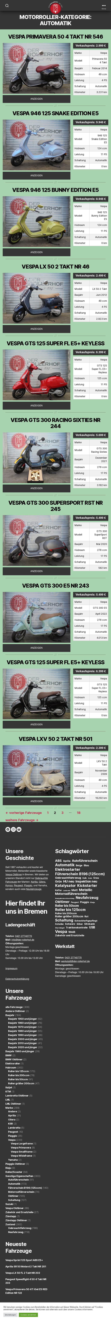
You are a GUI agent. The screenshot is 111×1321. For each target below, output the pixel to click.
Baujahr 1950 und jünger (22, 1018)
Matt (74, 890)
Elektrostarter (67, 869)
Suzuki (9, 1204)
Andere (12, 1111)
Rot (86, 916)
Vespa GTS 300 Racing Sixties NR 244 (55, 423)
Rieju (8, 1167)
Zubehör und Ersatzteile (19, 1212)
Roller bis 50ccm (18, 1079)
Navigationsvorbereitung (64, 898)
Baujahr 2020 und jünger (22, 1047)
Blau (86, 865)
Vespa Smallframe (21, 1151)
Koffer (58, 890)
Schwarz (70, 923)
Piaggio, (28, 885)
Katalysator (65, 885)
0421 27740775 (73, 957)
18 (78, 813)
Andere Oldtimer (15, 1011)
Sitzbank (89, 923)
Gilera (11, 1119)
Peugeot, (19, 885)
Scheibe (59, 924)
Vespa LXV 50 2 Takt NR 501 (55, 739)
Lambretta (14, 1127)
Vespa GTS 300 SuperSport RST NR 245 (55, 505)
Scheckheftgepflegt (85, 920)
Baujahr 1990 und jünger (22, 1035)
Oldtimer (13, 1196)
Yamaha (13, 1159)
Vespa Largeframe (22, 1143)
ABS (58, 861)
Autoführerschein (18, 1179)
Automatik (14, 1183)
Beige (79, 865)
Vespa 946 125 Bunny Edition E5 (55, 190)
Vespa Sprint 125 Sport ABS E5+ (24, 1260)
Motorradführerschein (21, 1191)
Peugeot (13, 1131)
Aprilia (12, 1115)
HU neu (68, 881)
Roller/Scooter (13, 1172)
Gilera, (42, 881)
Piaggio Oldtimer (15, 1163)
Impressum (11, 968)
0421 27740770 (23, 936)
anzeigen (36, 99)
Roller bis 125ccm (18, 1071)
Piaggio (12, 1135)
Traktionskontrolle (77, 927)
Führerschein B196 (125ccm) (25, 1187)
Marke (9, 1107)
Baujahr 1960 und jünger (22, 1022)
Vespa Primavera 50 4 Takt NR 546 (55, 36)
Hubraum (10, 1067)
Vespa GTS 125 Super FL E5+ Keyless (55, 343)
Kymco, (9, 885)
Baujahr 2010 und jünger (22, 1043)
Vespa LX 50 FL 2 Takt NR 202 (22, 1272)
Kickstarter (87, 885)
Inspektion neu (86, 881)
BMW (8, 1055)
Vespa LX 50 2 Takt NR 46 (55, 266)
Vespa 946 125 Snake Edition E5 (55, 113)
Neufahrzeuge (33, 889)
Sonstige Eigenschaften (19, 1176)
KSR (10, 1123)
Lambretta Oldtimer (17, 1095)
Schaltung (14, 1200)
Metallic (85, 890)
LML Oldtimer (13, 1103)
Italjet (8, 1087)
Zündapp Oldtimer (16, 1220)
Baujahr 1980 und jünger (22, 1031)
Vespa (12, 1139)
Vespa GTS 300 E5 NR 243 (55, 585)
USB (92, 927)
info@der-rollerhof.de (23, 939)
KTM (8, 1091)
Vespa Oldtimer (13, 874)
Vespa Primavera (21, 1147)
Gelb (84, 878)
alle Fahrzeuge (14, 1007)
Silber (80, 924)
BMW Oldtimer (14, 1059)
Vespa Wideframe (21, 1155)
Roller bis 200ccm (18, 1075)
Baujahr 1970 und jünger (22, 1027)
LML (7, 1099)
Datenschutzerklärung (17, 979)
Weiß (71, 932)
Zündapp (10, 1216)
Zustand (10, 1224)
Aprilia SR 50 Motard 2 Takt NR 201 (25, 1266)
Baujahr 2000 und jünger (22, 1039)
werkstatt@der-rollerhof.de (75, 961)
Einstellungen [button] (10, 1315)
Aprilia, (34, 881)
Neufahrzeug (15, 1232)
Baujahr (9, 1015)
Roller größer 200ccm (21, 1083)
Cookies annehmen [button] (28, 1315)
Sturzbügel (59, 928)
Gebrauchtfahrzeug (19, 1228)
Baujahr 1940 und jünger (19, 1051)
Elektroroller (12, 1063)
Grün (58, 881)
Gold (90, 878)
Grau (96, 877)
